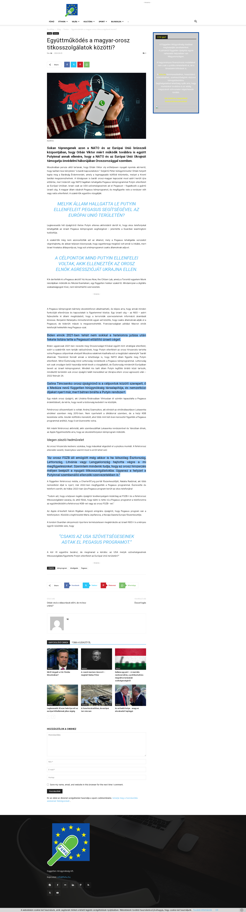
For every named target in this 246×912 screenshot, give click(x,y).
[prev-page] (49, 717)
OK (216, 910)
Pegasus (84, 568)
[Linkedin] (73, 885)
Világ (74, 21)
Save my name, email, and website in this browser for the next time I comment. (86, 784)
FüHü (51, 21)
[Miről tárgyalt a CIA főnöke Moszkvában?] (62, 659)
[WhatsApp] (87, 64)
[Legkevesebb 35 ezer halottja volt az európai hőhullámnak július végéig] (62, 695)
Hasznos (85, 705)
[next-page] (53, 717)
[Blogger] (50, 885)
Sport (102, 21)
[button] (195, 21)
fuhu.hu (162, 74)
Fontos (66, 29)
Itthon (61, 21)
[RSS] (88, 885)
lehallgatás (74, 568)
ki (51, 53)
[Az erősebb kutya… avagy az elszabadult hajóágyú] (130, 695)
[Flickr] (65, 885)
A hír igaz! (161, 37)
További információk (202, 910)
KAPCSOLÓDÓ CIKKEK (58, 642)
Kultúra (88, 21)
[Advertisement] (147, 10)
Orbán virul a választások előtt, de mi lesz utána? (66, 604)
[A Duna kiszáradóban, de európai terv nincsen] (96, 695)
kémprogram (62, 568)
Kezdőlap (50, 29)
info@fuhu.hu (64, 877)
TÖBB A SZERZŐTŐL (81, 642)
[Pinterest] (80, 64)
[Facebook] (67, 64)
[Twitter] (73, 64)
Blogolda (116, 21)
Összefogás (140, 602)
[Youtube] (57, 893)
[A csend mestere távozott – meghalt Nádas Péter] (96, 659)
